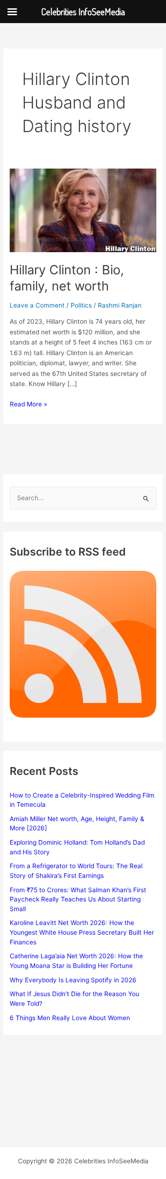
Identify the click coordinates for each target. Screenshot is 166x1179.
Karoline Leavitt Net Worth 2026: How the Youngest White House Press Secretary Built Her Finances (82, 932)
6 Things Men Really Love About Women (70, 1018)
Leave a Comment (37, 305)
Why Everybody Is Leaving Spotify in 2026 (73, 980)
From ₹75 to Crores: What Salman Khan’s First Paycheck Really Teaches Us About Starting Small (78, 899)
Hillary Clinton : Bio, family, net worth (67, 278)
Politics (81, 305)
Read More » (28, 405)
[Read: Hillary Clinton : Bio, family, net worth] (83, 209)
